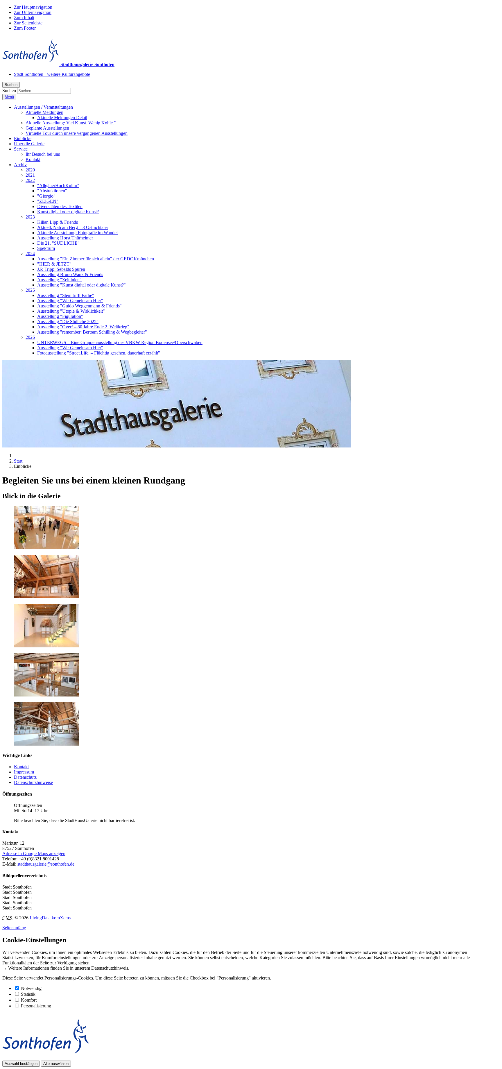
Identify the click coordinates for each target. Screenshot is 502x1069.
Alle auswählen (56, 1063)
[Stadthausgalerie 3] (46, 645)
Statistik (28, 994)
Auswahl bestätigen (21, 1063)
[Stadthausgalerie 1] (46, 547)
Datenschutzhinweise (33, 782)
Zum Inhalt (24, 17)
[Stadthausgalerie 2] (46, 596)
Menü (9, 97)
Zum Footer (25, 28)
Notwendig (31, 988)
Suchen (9, 90)
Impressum (24, 771)
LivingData (40, 917)
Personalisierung (36, 1005)
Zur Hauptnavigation (33, 7)
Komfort (29, 1000)
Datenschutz (25, 777)
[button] (43, 107)
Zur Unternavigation (32, 12)
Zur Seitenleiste (28, 22)
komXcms (61, 917)
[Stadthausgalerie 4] (46, 694)
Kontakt (21, 766)
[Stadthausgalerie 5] (46, 744)
